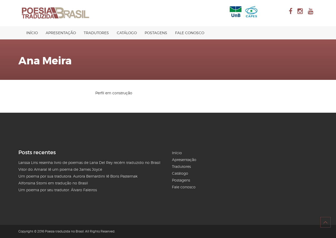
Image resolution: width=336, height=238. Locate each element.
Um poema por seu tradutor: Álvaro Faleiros (57, 190)
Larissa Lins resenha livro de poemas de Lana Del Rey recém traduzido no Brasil (89, 162)
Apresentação (61, 32)
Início (32, 32)
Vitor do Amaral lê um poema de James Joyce (60, 169)
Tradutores (96, 32)
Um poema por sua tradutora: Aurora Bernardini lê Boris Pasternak (78, 176)
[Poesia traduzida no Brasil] (55, 13)
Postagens (156, 32)
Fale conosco (189, 32)
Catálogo (127, 32)
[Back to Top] (325, 222)
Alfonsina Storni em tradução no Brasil (53, 183)
